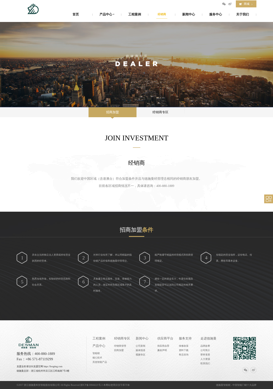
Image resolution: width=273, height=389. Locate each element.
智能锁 (96, 353)
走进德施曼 (208, 338)
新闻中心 (142, 338)
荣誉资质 (205, 354)
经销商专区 (160, 112)
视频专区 (140, 354)
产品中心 (99, 345)
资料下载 (183, 350)
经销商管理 (120, 345)
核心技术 (97, 357)
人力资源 (205, 359)
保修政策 (183, 345)
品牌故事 (205, 345)
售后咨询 (183, 354)
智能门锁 (242, 385)
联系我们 (205, 363)
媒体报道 (140, 350)
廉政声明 (162, 350)
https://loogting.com (53, 366)
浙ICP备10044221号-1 (91, 385)
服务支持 (185, 338)
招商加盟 (112, 112)
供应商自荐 (163, 345)
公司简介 (205, 350)
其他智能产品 (100, 362)
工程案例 (99, 338)
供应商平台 (165, 338)
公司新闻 (140, 345)
